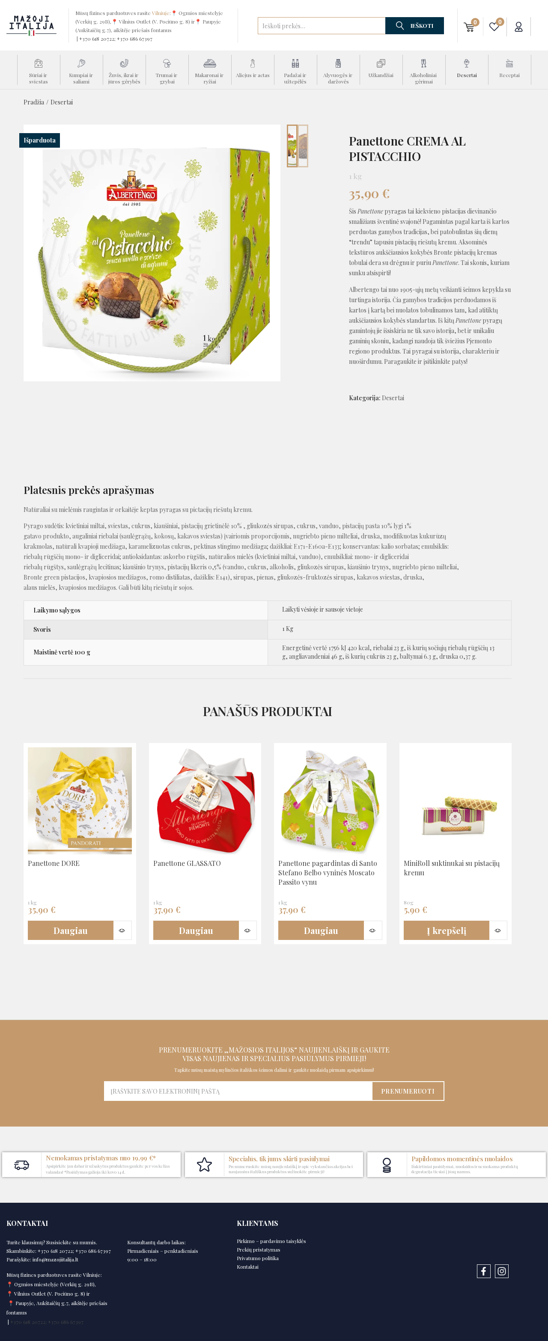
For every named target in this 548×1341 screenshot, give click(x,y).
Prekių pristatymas (258, 1249)
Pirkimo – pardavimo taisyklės (271, 1240)
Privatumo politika (258, 1258)
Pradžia (34, 102)
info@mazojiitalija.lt (55, 1259)
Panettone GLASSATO (187, 863)
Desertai (62, 102)
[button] (469, 26)
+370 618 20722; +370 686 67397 (115, 38)
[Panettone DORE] (80, 801)
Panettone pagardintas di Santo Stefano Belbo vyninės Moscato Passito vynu (327, 872)
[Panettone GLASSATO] (205, 801)
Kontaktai (248, 1266)
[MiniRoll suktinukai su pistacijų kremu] (455, 801)
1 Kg (287, 628)
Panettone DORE (54, 863)
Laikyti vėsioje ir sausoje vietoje (322, 609)
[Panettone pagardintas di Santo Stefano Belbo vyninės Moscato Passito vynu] (330, 801)
